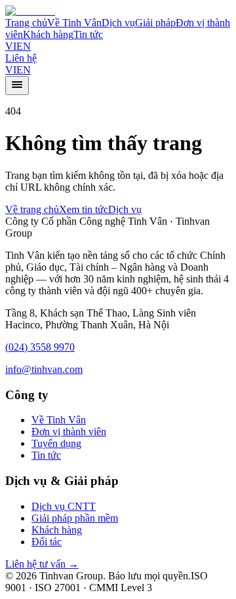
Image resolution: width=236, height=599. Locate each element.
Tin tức (88, 34)
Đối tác (46, 541)
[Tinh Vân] (30, 10)
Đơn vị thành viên (68, 431)
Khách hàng (48, 34)
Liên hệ (21, 58)
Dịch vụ (118, 22)
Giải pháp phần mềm (74, 518)
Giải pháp (155, 22)
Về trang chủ (32, 209)
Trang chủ (26, 22)
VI (10, 46)
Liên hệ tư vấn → (42, 564)
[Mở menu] (17, 85)
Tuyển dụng (56, 443)
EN (23, 46)
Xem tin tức (83, 209)
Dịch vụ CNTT (63, 506)
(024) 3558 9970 (40, 347)
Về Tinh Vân (74, 22)
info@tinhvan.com (44, 369)
